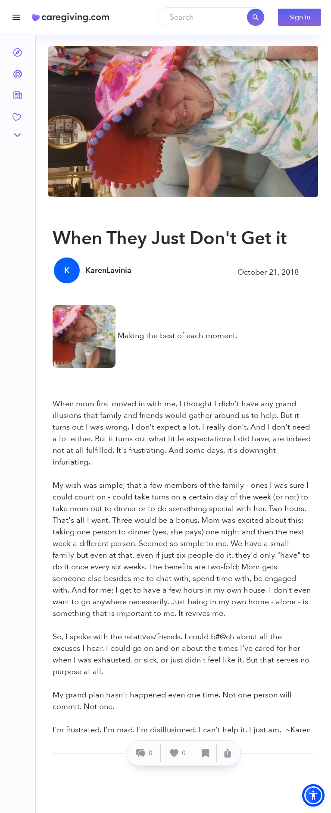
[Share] (227, 753)
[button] (313, 795)
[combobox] (211, 17)
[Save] (206, 753)
